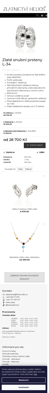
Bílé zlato (27, 157)
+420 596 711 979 (12, 297)
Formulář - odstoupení (11, 359)
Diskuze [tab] (28, 169)
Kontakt (5, 364)
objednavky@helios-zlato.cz (17, 294)
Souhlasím (24, 387)
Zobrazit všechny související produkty (24, 277)
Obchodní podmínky (10, 354)
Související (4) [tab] (10, 169)
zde (35, 374)
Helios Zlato (10, 302)
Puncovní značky (9, 351)
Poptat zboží (36, 145)
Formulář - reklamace (10, 362)
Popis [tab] (20, 169)
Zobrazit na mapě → (9, 337)
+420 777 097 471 (13, 300)
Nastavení (23, 380)
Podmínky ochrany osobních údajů (16, 356)
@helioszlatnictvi (12, 305)
